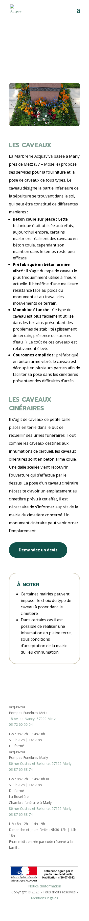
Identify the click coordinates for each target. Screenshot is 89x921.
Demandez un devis (38, 550)
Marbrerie (18, 36)
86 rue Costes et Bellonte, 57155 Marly (40, 763)
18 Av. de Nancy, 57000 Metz (32, 718)
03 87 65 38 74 (21, 769)
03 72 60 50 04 (21, 724)
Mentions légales (44, 898)
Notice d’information (44, 886)
